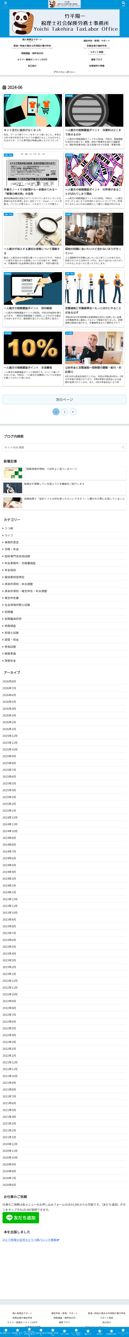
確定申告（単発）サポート (64, 1313)
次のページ (64, 399)
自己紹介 (106, 1322)
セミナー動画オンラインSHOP (22, 1322)
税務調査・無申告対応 (64, 1317)
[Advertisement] (64, 1268)
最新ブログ (64, 1322)
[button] (123, 447)
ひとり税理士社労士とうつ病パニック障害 (29, 1240)
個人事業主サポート (22, 1313)
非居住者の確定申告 (23, 1317)
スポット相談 (107, 1317)
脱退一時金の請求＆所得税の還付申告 (106, 1313)
